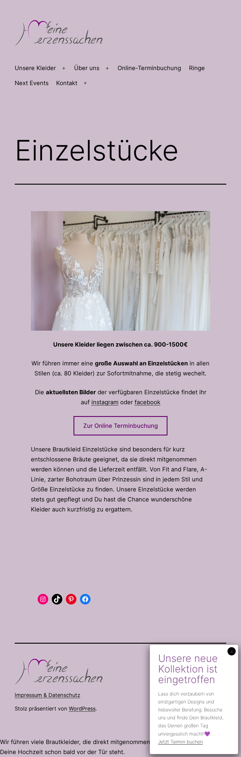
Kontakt (66, 83)
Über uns (86, 68)
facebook (147, 402)
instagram (104, 402)
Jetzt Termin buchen (180, 742)
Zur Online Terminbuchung (120, 425)
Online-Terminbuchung (149, 68)
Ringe (197, 68)
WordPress (82, 708)
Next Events (31, 83)
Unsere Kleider (35, 68)
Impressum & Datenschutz (47, 695)
